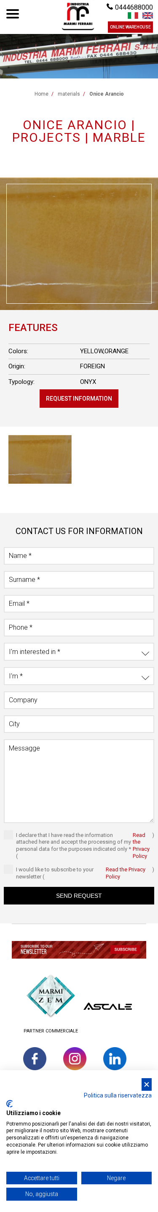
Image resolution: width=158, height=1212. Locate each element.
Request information (79, 398)
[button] (79, 951)
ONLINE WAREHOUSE (130, 27)
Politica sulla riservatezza (118, 1095)
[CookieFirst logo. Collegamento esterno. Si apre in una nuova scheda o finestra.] (9, 1104)
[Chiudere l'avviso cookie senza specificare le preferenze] (147, 1084)
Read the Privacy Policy (141, 846)
